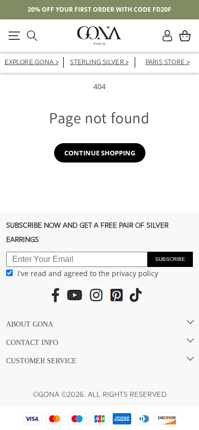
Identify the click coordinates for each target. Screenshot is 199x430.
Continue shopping (99, 152)
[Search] (32, 35)
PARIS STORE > (167, 63)
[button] (14, 35)
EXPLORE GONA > (31, 63)
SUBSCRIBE (170, 259)
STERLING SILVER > (99, 63)
